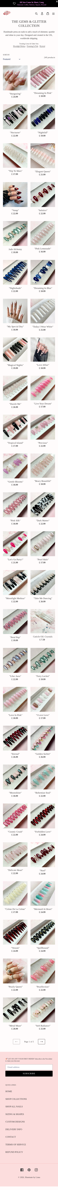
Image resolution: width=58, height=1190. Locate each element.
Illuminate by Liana (32, 1177)
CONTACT (10, 1137)
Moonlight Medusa (19, 46)
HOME (8, 1091)
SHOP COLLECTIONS (16, 1099)
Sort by (6, 55)
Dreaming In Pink (32, 46)
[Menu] (53, 13)
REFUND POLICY (14, 1152)
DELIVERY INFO (13, 1129)
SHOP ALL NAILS (14, 1106)
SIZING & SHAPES (14, 1114)
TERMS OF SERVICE (15, 1144)
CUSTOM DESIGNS (15, 1121)
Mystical (42, 46)
